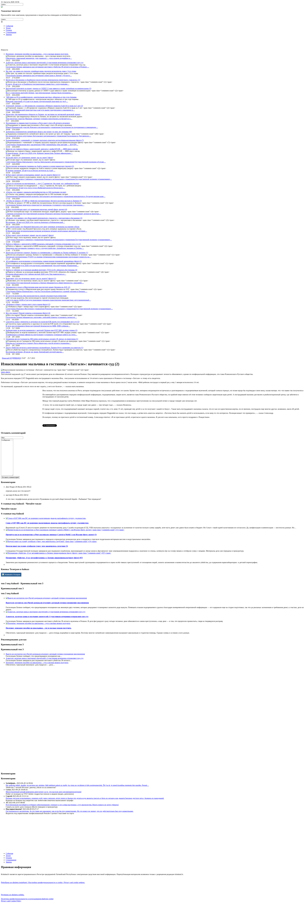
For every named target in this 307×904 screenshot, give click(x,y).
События (9, 26)
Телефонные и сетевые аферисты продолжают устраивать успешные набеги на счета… (41, 335)
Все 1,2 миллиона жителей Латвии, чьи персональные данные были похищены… (39, 93)
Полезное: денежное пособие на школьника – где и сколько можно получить (37, 54)
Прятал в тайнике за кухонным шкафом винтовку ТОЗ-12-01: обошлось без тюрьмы (41, 270)
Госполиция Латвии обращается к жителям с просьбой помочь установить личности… (41, 317)
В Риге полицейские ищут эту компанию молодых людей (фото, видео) (36, 209)
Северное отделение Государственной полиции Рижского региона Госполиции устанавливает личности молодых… (53, 214)
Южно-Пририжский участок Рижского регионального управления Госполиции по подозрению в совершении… (52, 127)
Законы (9, 34)
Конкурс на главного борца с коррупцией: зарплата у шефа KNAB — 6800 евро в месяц (42, 149)
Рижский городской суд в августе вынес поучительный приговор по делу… (37, 101)
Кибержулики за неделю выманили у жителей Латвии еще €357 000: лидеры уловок (41, 330)
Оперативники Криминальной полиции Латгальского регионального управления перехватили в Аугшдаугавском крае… (55, 196)
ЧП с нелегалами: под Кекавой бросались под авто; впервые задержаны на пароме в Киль (42, 227)
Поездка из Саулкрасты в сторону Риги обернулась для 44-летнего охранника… (38, 343)
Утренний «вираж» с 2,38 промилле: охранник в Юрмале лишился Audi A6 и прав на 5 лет (44, 106)
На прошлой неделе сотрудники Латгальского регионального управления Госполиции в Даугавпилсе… (48, 136)
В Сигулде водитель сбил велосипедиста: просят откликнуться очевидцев (36, 296)
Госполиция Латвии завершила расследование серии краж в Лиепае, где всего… (39, 75)
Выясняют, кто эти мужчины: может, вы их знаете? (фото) (31, 278)
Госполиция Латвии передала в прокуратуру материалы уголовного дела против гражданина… (45, 205)
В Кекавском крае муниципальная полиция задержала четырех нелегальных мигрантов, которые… (46, 231)
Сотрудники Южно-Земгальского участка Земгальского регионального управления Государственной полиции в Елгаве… (56, 162)
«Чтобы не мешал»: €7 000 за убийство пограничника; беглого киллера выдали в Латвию (44, 201)
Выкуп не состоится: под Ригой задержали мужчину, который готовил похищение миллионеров (45, 654)
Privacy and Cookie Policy (11, 901)
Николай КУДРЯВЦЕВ (11, 358)
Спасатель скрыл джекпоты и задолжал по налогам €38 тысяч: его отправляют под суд (42, 322)
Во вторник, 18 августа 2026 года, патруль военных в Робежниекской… (35, 222)
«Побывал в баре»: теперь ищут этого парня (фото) (28, 304)
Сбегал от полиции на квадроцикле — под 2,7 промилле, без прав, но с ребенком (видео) (42, 183)
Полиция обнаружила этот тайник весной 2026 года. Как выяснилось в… (36, 274)
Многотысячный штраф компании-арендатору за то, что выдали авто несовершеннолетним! (43, 792)
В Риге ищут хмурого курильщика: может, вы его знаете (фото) (33, 175)
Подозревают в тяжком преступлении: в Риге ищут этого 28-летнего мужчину (38, 123)
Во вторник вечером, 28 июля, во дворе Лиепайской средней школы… (35, 352)
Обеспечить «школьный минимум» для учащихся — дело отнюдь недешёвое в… (39, 58)
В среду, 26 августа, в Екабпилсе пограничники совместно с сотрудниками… (37, 84)
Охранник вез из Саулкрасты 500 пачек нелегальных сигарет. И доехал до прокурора (42, 339)
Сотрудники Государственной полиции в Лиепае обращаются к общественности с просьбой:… (45, 283)
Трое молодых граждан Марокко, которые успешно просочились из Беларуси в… (39, 119)
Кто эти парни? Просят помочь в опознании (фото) (28, 313)
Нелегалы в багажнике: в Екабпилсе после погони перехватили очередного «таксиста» (43, 80)
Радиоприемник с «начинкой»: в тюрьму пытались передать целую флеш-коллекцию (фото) (45, 140)
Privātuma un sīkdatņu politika (12, 895)
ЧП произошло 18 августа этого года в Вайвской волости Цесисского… (35, 188)
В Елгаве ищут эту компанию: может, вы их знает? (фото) (29, 158)
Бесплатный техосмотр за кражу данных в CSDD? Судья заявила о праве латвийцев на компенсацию (48, 88)
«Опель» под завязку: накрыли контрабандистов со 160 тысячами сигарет (36, 192)
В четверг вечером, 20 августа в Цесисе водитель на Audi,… (30, 171)
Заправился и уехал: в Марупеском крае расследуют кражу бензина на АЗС (38, 287)
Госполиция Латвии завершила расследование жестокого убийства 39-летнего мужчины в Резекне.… (47, 67)
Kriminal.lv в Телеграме (12, 574)
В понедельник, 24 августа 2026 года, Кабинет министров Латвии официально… (39, 153)
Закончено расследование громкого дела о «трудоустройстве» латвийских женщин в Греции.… (45, 248)
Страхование (11, 32)
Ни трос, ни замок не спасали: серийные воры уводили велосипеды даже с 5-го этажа (41, 71)
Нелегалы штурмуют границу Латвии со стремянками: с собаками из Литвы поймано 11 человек (47, 253)
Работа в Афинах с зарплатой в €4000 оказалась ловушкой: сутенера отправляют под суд (43, 244)
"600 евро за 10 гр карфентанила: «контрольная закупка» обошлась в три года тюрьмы (41, 97)
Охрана (9, 30)
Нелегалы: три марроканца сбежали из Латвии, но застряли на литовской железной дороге (43, 114)
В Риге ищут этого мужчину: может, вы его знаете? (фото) (30, 235)
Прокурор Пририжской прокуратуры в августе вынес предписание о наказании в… (40, 110)
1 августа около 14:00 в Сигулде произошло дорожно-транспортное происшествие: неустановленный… (48, 300)
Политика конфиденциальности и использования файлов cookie (27, 899)
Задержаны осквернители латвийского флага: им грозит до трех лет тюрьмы (39, 132)
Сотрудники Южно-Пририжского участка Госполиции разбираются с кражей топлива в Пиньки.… (46, 291)
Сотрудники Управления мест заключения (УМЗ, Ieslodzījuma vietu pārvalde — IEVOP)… (42, 145)
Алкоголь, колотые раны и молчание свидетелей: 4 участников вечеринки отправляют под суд (44, 63)
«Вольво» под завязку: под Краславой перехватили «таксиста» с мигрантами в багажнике (44, 218)
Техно (8, 28)
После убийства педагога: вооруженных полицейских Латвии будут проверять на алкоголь (44, 348)
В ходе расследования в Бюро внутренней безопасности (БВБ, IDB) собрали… (38, 326)
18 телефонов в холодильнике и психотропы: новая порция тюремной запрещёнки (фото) (44, 261)
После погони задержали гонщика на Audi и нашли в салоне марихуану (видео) (40, 166)
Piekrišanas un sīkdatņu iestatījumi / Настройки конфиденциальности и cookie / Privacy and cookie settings (43, 882)
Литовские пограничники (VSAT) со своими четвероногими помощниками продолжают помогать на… (48, 257)
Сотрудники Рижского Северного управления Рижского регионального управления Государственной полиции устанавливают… (59, 179)
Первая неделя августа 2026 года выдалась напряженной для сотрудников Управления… (42, 266)
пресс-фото (5, 372)
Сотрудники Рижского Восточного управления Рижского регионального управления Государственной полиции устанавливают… (59, 309)
